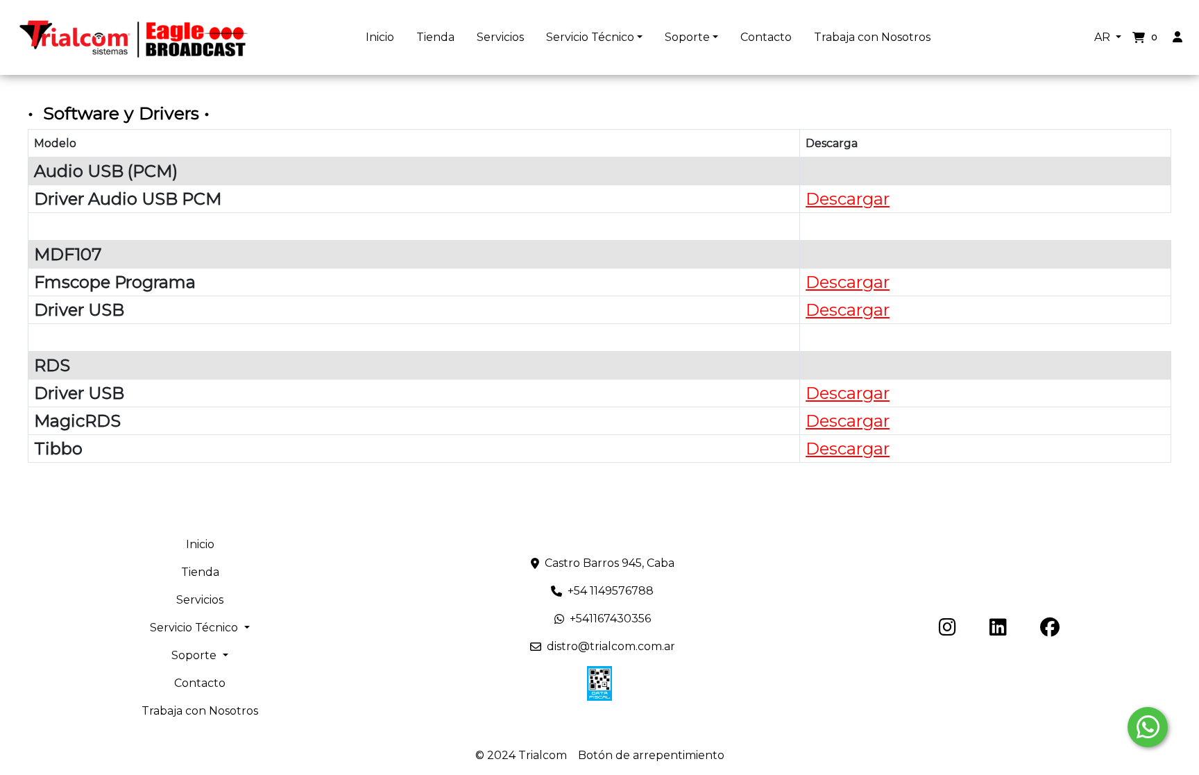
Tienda (435, 37)
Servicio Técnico (590, 37)
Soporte (687, 37)
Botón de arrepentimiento (651, 755)
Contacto (766, 37)
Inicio (380, 37)
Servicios (500, 37)
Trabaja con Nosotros (872, 37)
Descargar (848, 199)
